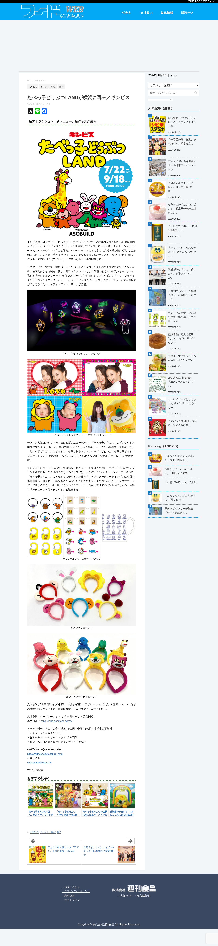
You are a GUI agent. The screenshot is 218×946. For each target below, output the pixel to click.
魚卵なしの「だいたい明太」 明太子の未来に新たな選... (182, 208)
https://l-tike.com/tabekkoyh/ (56, 720)
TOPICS (34, 832)
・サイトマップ (71, 899)
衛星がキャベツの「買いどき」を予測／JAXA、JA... (182, 273)
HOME (126, 12)
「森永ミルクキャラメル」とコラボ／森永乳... (180, 458)
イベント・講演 (48, 832)
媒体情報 (167, 12)
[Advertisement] (109, 46)
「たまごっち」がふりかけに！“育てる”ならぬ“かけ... (182, 251)
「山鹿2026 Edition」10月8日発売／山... (182, 228)
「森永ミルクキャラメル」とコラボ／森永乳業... (180, 186)
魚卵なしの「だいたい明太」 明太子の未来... (179, 471)
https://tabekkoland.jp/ (39, 762)
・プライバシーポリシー (76, 891)
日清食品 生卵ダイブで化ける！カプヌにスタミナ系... (182, 121)
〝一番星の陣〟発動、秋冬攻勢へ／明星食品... (182, 141)
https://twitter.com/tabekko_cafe (45, 753)
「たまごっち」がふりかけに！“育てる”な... (180, 497)
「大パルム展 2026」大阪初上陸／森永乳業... (182, 422)
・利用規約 (68, 895)
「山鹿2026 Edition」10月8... (181, 482)
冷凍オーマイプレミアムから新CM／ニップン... (182, 358)
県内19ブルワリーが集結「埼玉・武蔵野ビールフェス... (182, 295)
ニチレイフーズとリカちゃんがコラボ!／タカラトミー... (182, 403)
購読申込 (187, 12)
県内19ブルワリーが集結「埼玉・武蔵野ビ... (179, 510)
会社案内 (146, 12)
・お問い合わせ (71, 886)
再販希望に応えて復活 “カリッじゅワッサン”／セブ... (181, 338)
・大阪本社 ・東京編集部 (134, 895)
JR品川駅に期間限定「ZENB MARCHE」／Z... (181, 381)
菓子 (59, 832)
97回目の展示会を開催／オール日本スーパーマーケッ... (182, 165)
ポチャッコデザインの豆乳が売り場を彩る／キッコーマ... (182, 316)
